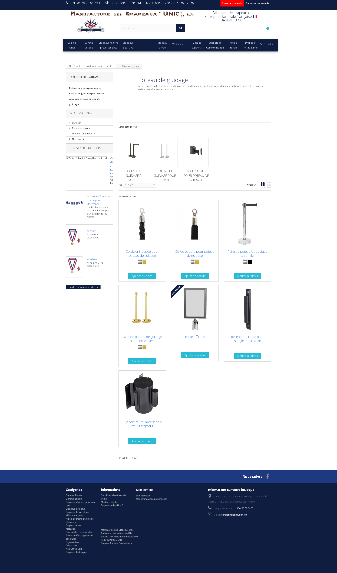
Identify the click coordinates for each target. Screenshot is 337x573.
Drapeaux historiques (76, 552)
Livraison (76, 122)
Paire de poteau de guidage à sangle (247, 254)
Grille (262, 187)
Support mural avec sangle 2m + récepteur (142, 424)
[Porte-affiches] (195, 309)
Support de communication (79, 532)
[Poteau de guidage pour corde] (164, 152)
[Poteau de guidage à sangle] (133, 152)
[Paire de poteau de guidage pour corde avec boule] (142, 309)
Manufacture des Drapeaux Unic (117, 530)
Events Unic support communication (119, 536)
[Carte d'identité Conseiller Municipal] (86, 159)
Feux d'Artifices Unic (111, 540)
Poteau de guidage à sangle (85, 88)
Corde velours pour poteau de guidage (195, 254)
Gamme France (74, 495)
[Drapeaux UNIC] (90, 26)
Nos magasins (79, 139)
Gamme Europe (74, 498)
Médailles (70, 528)
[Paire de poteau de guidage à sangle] (247, 224)
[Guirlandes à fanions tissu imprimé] (74, 204)
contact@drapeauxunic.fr (234, 514)
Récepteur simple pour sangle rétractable (247, 339)
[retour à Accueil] (69, 66)
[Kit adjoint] (74, 266)
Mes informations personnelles (151, 499)
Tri (120, 184)
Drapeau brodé (73, 525)
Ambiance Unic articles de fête (116, 533)
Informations (80, 113)
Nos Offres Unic (74, 549)
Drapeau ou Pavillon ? (83, 133)
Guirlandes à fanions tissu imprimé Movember (98, 200)
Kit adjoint (92, 259)
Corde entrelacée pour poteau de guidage (142, 254)
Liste (269, 187)
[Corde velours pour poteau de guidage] (195, 224)
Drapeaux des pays (75, 508)
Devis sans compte (232, 3)
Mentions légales (81, 128)
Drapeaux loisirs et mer (77, 512)
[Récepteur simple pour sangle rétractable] (247, 309)
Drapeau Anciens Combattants (116, 543)
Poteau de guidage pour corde (86, 93)
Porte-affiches (195, 337)
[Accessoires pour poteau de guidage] (196, 152)
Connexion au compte (257, 3)
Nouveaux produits (85, 148)
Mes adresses (143, 495)
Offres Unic (71, 545)
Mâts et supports (74, 515)
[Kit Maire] (74, 238)
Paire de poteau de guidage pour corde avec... (142, 339)
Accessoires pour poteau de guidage (84, 101)
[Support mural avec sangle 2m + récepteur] (142, 394)
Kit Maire (91, 231)
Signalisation (72, 542)
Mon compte (144, 489)
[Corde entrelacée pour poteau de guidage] (142, 224)
